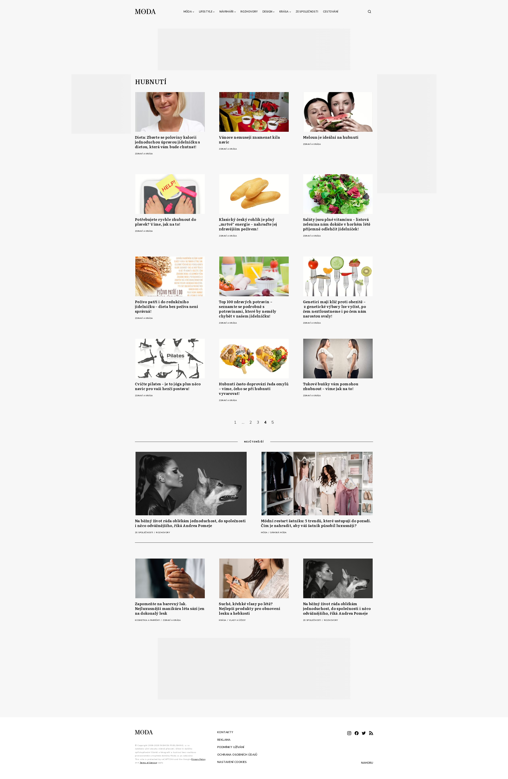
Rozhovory (249, 11)
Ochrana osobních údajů (237, 755)
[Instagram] (349, 733)
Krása (284, 11)
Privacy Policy (198, 759)
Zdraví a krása (144, 153)
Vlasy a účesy (237, 620)
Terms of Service (148, 762)
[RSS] (371, 733)
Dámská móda (278, 532)
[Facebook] (357, 733)
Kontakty (225, 732)
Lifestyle (206, 11)
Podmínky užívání (230, 747)
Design (267, 11)
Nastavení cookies (232, 762)
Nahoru (367, 763)
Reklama (224, 740)
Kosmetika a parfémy (148, 620)
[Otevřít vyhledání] (369, 11)
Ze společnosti (307, 11)
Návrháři (226, 11)
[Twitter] (364, 733)
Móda (188, 11)
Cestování (330, 11)
